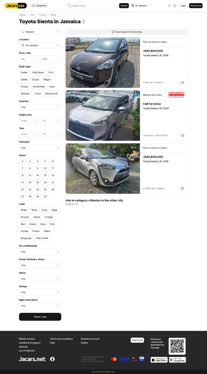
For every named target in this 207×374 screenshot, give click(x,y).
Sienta (53, 15)
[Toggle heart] (182, 82)
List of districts (26, 350)
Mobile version (27, 339)
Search (124, 5)
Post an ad (196, 5)
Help (52, 343)
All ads (22, 15)
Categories (41, 5)
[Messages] (174, 5)
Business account (90, 339)
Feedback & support (29, 343)
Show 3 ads (40, 316)
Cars (32, 15)
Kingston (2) (71, 204)
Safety (84, 343)
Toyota (42, 15)
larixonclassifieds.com (103, 371)
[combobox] (40, 32)
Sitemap (23, 347)
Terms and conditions (61, 339)
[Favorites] (169, 5)
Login (183, 5)
